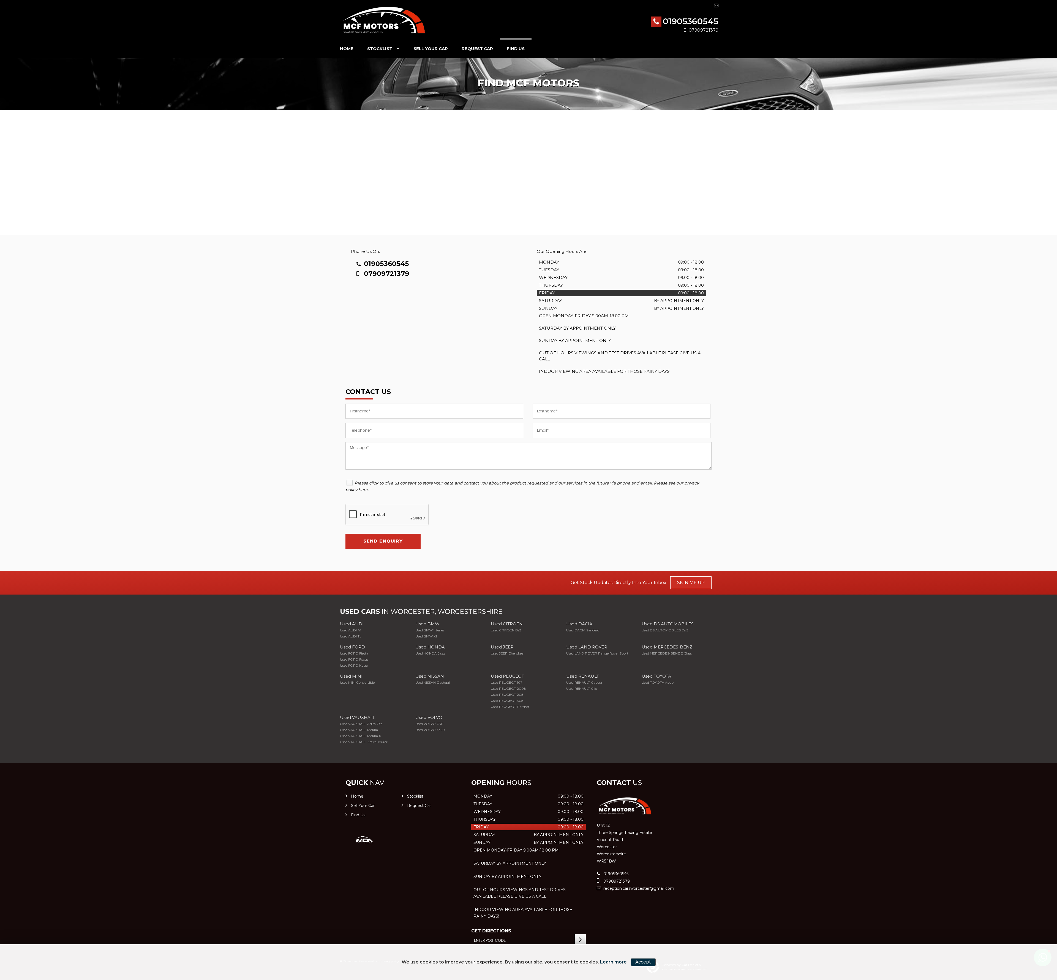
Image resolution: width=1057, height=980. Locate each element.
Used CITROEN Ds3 (506, 630)
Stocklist (379, 48)
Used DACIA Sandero (582, 630)
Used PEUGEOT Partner (510, 707)
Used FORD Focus (354, 659)
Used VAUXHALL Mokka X (360, 736)
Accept (643, 962)
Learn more (613, 962)
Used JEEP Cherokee (507, 653)
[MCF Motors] (384, 19)
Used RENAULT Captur (584, 682)
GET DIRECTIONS (491, 931)
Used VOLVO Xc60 (430, 730)
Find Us (516, 48)
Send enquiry (383, 541)
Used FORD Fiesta (354, 653)
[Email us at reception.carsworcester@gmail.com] (716, 5)
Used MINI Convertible (357, 682)
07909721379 (703, 30)
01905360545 (690, 21)
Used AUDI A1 (350, 630)
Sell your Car (430, 48)
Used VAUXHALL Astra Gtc (361, 724)
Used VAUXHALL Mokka (359, 730)
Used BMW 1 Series (429, 630)
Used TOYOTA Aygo (658, 682)
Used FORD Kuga (354, 665)
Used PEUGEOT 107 (506, 682)
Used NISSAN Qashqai (432, 682)
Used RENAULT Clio (581, 688)
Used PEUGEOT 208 (507, 694)
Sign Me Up (691, 582)
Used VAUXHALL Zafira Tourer (364, 742)
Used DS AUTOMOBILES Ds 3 (665, 630)
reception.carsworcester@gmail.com (638, 888)
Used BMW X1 (426, 636)
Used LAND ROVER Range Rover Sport (597, 653)
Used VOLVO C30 (429, 724)
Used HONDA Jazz (430, 653)
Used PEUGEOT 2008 (508, 688)
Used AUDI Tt (350, 636)
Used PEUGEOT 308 (507, 701)
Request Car (477, 48)
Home (346, 48)
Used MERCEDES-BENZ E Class (667, 653)
